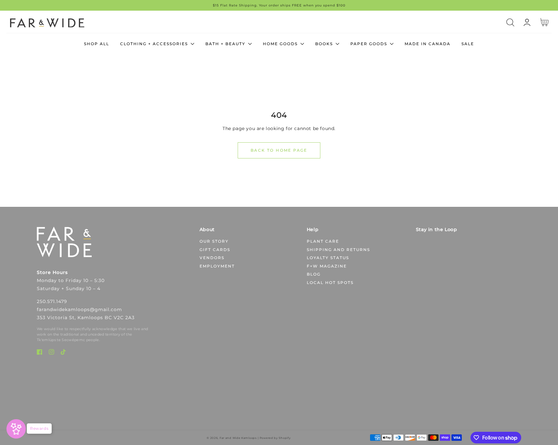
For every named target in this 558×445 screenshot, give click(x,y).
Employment (217, 266)
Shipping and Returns (338, 249)
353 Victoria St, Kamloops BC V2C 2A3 (86, 317)
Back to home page (279, 150)
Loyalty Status (328, 257)
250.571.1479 (52, 301)
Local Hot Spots (330, 282)
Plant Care (323, 241)
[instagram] (51, 353)
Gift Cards (215, 249)
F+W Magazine (327, 266)
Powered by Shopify (275, 438)
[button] (510, 22)
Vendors (212, 257)
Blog (314, 274)
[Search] (510, 22)
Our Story (214, 241)
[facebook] (39, 353)
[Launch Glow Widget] (16, 429)
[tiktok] (63, 353)
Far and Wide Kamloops (238, 438)
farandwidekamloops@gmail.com (79, 309)
